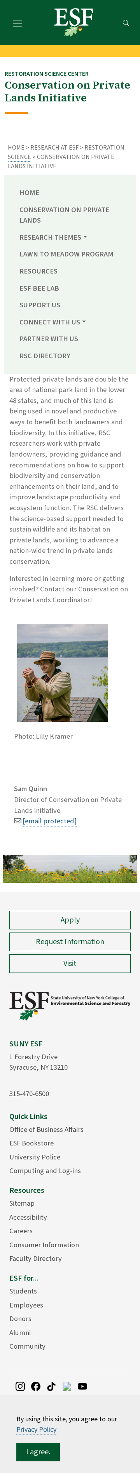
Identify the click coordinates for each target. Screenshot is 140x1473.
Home (16, 147)
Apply (70, 920)
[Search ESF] (126, 22)
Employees (26, 1305)
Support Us (39, 305)
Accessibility (28, 1217)
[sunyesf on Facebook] (35, 1386)
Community (27, 1346)
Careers (21, 1231)
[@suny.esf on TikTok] (51, 1386)
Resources (38, 271)
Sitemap (22, 1203)
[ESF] (73, 22)
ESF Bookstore (31, 1143)
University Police (34, 1157)
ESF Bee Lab (39, 288)
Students (23, 1291)
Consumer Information (44, 1245)
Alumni (20, 1333)
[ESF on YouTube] (82, 1386)
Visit (70, 963)
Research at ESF (54, 147)
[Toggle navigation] (17, 22)
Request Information (70, 941)
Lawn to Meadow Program (66, 254)
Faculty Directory (35, 1258)
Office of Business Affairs (46, 1129)
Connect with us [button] (49, 322)
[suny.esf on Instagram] (20, 1386)
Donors (20, 1319)
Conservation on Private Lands (64, 215)
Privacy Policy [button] (36, 1430)
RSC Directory (44, 356)
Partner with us (48, 339)
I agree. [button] (38, 1452)
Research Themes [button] (50, 237)
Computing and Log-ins (45, 1171)
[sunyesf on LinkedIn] (67, 1386)
